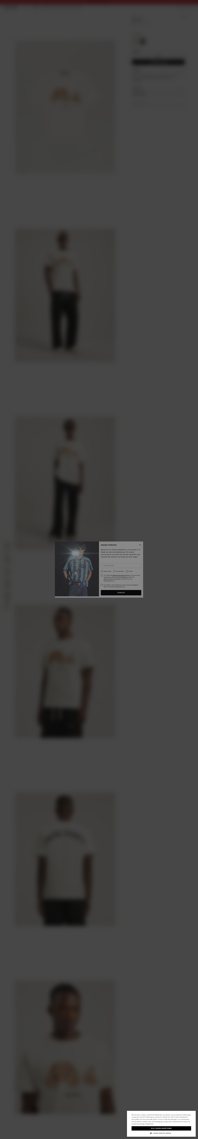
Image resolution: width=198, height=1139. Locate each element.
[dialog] (161, 1124)
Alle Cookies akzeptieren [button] (161, 1128)
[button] (161, 1133)
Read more (150, 1124)
